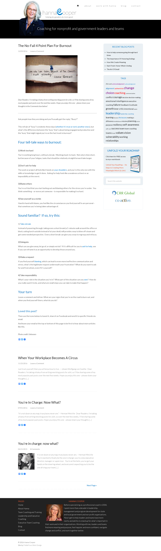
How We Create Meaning (116, 62)
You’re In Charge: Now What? (39, 402)
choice (110, 93)
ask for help (87, 246)
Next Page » (92, 485)
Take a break (25, 224)
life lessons (123, 117)
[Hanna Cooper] (35, 14)
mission (124, 121)
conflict (109, 97)
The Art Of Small (113, 69)
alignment (110, 88)
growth (110, 108)
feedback (125, 105)
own (86, 279)
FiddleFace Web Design (33, 545)
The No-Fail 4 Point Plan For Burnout (45, 46)
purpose (109, 125)
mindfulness (117, 121)
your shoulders (60, 170)
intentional (128, 109)
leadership (113, 113)
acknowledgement (118, 84)
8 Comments (35, 449)
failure (116, 104)
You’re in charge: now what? (38, 443)
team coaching (130, 129)
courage (117, 97)
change (129, 88)
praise (138, 121)
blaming (37, 261)
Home (20, 505)
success (115, 128)
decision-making (135, 97)
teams (109, 133)
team (121, 128)
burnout (55, 142)
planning (132, 121)
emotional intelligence (117, 101)
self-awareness (131, 124)
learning (109, 117)
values (120, 132)
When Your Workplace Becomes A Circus (48, 358)
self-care (108, 129)
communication (130, 93)
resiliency (118, 124)
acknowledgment (130, 84)
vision (127, 132)
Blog (20, 526)
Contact (21, 530)
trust (114, 133)
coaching (119, 92)
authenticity (119, 88)
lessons (116, 118)
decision (125, 97)
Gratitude (133, 105)
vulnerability (112, 136)
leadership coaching (127, 114)
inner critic (119, 109)
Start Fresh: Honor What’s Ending (119, 66)
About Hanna (23, 508)
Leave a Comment (37, 51)
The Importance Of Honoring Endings (121, 59)
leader (135, 109)
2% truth (109, 84)
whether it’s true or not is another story (72, 126)
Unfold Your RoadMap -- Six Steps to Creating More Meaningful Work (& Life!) (116, 168)
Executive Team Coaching (29, 522)
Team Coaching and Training (30, 512)
